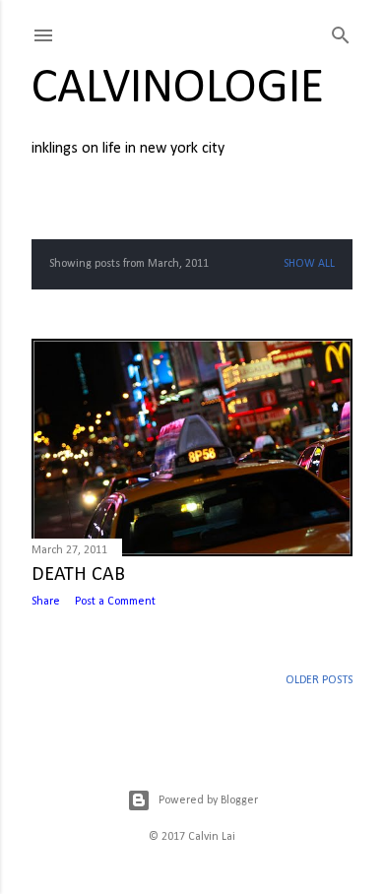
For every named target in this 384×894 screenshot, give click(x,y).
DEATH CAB (78, 575)
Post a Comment (115, 601)
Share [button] (46, 601)
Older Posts (319, 680)
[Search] (340, 32)
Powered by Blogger (208, 800)
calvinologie (178, 89)
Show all (309, 264)
